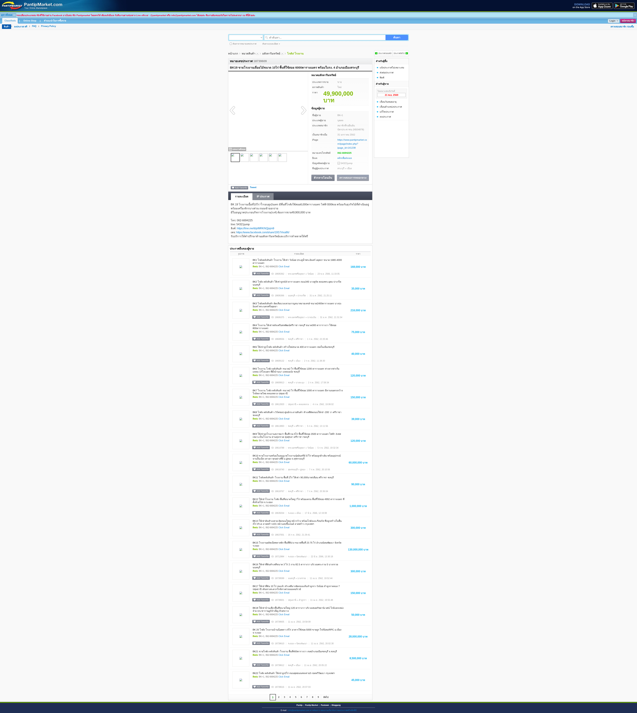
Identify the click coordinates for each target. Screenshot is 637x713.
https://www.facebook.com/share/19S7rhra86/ (262, 232)
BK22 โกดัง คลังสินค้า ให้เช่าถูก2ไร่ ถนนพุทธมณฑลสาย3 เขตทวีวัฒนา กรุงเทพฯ (294, 673)
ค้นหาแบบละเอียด (270, 44)
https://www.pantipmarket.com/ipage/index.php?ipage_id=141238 (352, 143)
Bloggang (336, 705)
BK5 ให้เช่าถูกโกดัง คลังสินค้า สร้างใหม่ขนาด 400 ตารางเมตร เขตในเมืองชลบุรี (293, 347)
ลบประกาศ (385, 116)
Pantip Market (311, 705)
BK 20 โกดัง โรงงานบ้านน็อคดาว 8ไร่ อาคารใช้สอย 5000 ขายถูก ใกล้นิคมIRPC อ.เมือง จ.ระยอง (297, 631)
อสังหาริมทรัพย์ (271, 53)
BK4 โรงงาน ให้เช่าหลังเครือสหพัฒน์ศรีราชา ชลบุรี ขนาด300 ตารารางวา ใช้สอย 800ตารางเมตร (294, 327)
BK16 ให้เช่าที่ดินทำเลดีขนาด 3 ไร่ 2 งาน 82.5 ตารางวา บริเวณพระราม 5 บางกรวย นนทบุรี (295, 566)
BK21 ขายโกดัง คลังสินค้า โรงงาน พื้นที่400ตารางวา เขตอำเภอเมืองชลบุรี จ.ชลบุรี (295, 651)
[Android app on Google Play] (625, 5)
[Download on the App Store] (602, 5)
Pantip (299, 705)
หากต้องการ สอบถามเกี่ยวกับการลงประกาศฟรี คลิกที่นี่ (333, 710)
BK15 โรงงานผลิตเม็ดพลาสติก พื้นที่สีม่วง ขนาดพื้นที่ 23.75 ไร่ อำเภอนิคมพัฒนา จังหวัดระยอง (297, 544)
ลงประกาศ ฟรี (20, 26)
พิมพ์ (382, 77)
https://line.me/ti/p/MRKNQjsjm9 (255, 228)
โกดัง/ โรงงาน (295, 53)
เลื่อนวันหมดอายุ (388, 101)
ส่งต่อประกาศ (386, 72)
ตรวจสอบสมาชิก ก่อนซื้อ (622, 26)
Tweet (253, 187)
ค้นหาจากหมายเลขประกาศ (244, 44)
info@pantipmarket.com (298, 710)
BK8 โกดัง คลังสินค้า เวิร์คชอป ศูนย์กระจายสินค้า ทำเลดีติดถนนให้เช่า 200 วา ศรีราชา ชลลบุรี (297, 414)
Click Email (284, 266)
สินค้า (6, 26)
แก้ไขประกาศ (387, 111)
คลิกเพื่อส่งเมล (344, 158)
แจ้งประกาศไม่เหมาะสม (392, 67)
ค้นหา (396, 37)
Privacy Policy (48, 26)
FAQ (34, 26)
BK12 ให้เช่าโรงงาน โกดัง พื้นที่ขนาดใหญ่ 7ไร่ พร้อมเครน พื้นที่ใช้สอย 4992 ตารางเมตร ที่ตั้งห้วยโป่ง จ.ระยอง (298, 500)
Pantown (325, 705)
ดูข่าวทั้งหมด (6, 15)
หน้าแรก (233, 53)
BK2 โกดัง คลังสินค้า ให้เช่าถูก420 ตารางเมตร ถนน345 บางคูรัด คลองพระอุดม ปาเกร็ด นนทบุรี (297, 283)
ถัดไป (325, 697)
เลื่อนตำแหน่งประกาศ (391, 106)
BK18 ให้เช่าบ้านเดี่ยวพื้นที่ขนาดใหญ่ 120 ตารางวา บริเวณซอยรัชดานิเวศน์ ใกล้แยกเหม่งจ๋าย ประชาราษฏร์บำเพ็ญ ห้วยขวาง (298, 609)
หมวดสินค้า (248, 53)
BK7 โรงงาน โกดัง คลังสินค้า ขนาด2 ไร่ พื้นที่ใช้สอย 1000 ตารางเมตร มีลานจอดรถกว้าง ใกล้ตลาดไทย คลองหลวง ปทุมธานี (298, 392)
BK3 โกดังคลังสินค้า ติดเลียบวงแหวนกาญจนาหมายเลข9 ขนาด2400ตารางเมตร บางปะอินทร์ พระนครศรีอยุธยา (297, 305)
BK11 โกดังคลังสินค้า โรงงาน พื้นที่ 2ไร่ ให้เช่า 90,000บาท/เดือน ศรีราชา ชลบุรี (293, 477)
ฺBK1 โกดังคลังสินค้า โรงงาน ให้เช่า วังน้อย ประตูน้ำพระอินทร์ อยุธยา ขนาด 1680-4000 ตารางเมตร (297, 261)
